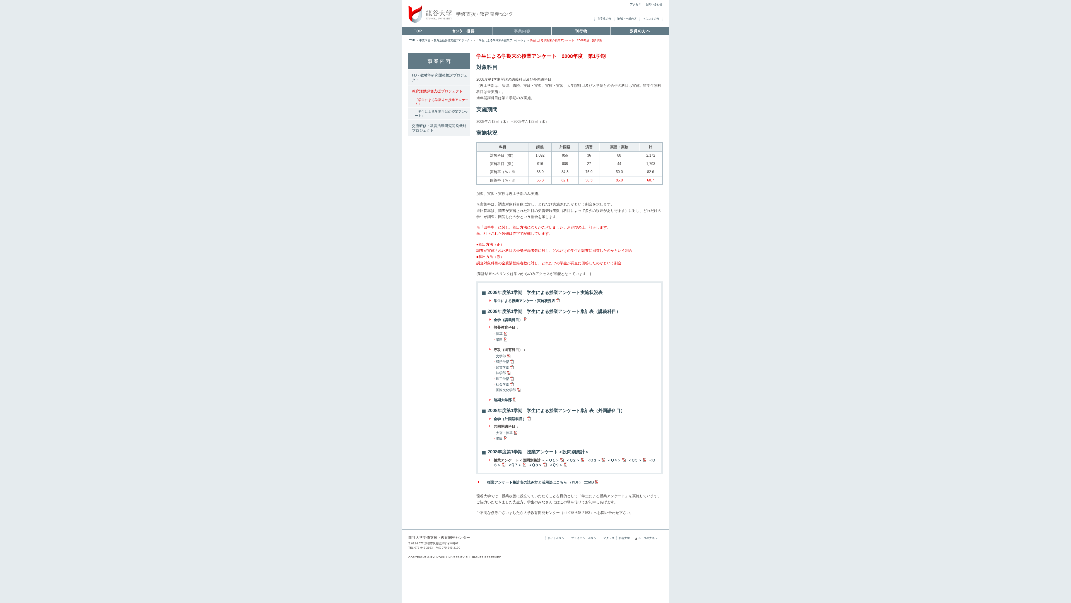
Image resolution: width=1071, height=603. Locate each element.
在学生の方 (604, 18)
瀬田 (499, 340)
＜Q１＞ (552, 460)
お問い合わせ (654, 4)
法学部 (501, 373)
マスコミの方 (651, 18)
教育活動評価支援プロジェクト (453, 40)
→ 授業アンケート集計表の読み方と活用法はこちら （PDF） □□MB (538, 482)
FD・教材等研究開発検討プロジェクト (439, 77)
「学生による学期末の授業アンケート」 (501, 40)
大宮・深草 (504, 433)
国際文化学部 (506, 390)
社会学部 (502, 384)
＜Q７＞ (515, 465)
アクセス (635, 4)
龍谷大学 (624, 538)
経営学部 (502, 367)
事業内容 (424, 40)
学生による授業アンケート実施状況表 (524, 301)
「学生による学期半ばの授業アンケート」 (441, 114)
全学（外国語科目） (510, 419)
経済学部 (502, 362)
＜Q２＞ (573, 460)
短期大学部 (503, 400)
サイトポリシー (557, 538)
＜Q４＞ (614, 460)
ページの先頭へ (647, 538)
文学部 (501, 356)
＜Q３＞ (593, 460)
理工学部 (502, 379)
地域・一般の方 (627, 18)
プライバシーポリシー (585, 538)
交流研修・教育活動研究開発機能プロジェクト (439, 128)
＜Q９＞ (556, 465)
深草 (499, 334)
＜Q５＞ (635, 460)
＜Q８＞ (535, 465)
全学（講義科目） (508, 320)
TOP (412, 40)
